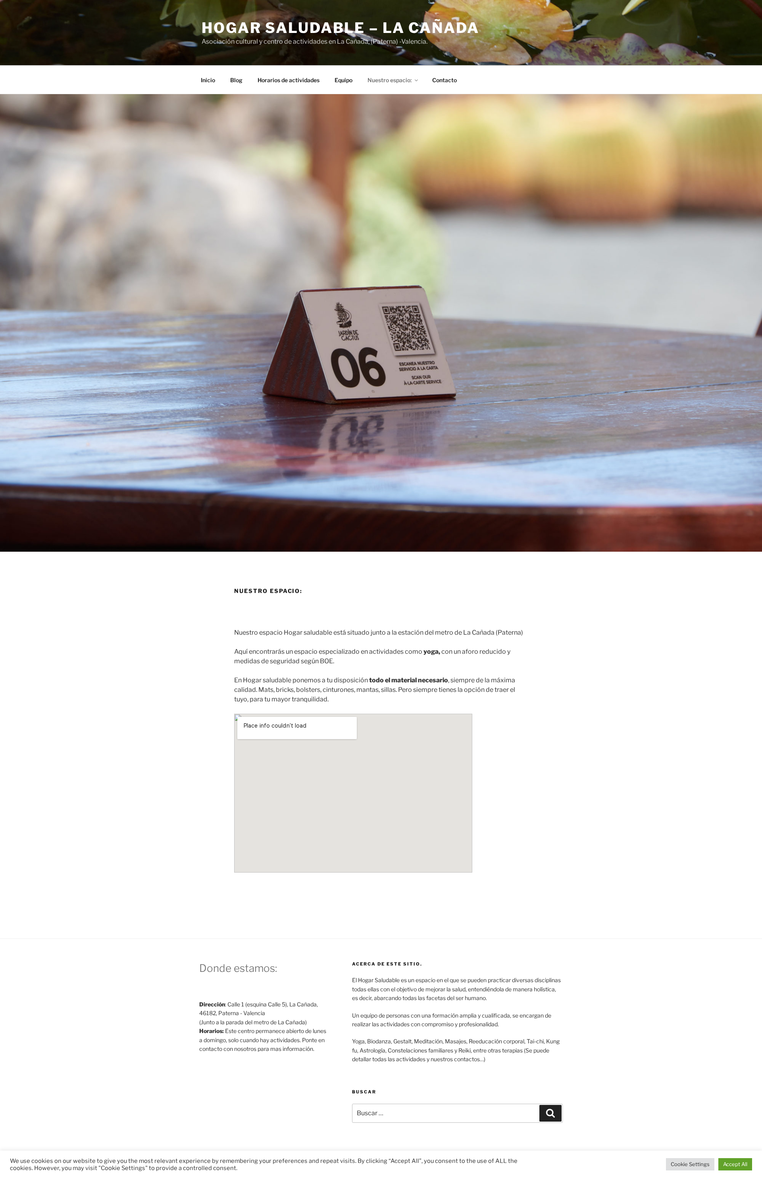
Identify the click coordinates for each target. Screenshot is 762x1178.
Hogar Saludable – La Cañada (340, 28)
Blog (236, 80)
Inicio (208, 80)
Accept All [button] (735, 1164)
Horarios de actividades (288, 80)
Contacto (444, 80)
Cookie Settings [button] (690, 1164)
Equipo (343, 80)
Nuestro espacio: (390, 80)
